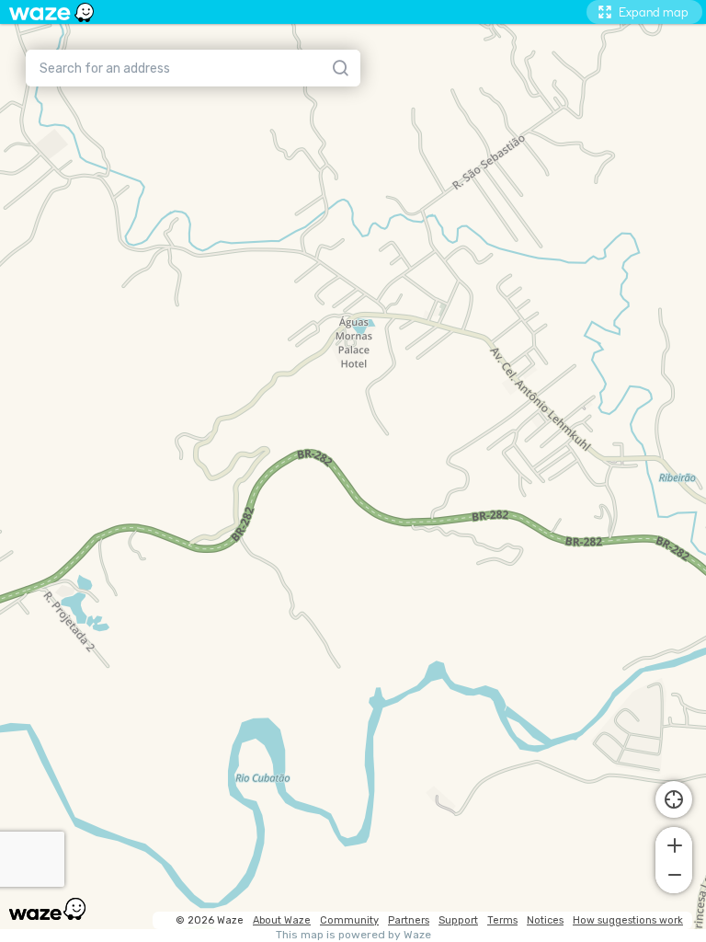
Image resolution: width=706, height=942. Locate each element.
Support (458, 920)
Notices (545, 920)
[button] (673, 843)
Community (349, 920)
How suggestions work (628, 920)
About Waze (282, 920)
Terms (502, 920)
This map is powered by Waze (353, 935)
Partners (408, 920)
